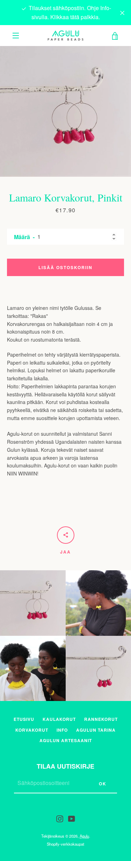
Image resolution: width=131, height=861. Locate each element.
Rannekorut (101, 719)
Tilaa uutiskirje (65, 766)
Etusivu (24, 719)
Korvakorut (31, 730)
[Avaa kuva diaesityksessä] (65, 111)
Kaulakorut (59, 719)
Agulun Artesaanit (65, 740)
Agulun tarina (96, 730)
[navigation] (15, 35)
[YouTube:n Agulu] (71, 818)
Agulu (84, 836)
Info (62, 730)
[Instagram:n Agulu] (59, 818)
